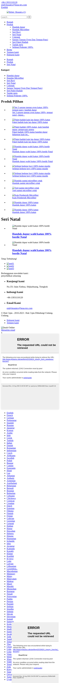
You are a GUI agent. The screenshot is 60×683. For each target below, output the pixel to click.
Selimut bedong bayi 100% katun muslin (30, 168)
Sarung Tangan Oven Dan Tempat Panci (30, 39)
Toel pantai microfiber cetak (24, 190)
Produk (10, 24)
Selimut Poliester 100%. (22, 47)
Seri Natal (16, 34)
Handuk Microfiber (20, 29)
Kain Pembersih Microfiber (24, 198)
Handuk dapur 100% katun (24, 205)
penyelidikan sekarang (11, 276)
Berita (9, 49)
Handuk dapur (18, 27)
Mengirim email (8, 330)
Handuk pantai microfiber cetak (26, 183)
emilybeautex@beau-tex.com (19, 308)
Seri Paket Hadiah (20, 42)
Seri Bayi (16, 32)
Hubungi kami (13, 55)
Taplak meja (17, 44)
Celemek (16, 37)
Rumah (10, 22)
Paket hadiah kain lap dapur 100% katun (30, 122)
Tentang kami (13, 52)
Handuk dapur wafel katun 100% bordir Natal (32, 151)
